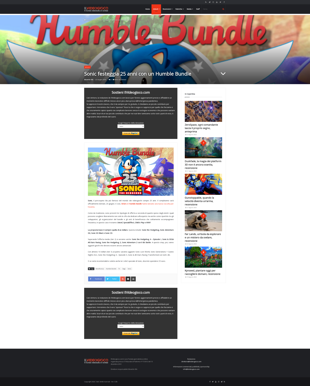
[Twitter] (220, 2)
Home (147, 9)
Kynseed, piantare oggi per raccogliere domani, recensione (202, 272)
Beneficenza (100, 269)
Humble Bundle (111, 269)
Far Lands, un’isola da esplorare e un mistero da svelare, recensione (203, 237)
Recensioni (167, 9)
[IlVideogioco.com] (96, 9)
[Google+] (122, 279)
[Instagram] (213, 2)
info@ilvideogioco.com (191, 369)
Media (189, 9)
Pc (119, 269)
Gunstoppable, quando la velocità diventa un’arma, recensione (199, 201)
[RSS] (206, 2)
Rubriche (179, 9)
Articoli (155, 9)
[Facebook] (224, 2)
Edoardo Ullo (88, 80)
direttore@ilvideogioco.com (191, 361)
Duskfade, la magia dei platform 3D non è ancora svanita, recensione (203, 165)
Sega (123, 269)
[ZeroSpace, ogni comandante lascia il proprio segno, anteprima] (203, 111)
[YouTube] (217, 2)
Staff (198, 9)
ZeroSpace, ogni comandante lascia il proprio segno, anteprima (201, 128)
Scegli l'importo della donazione (131, 123)
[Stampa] (133, 279)
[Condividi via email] (128, 279)
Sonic (129, 269)
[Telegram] (209, 2)
